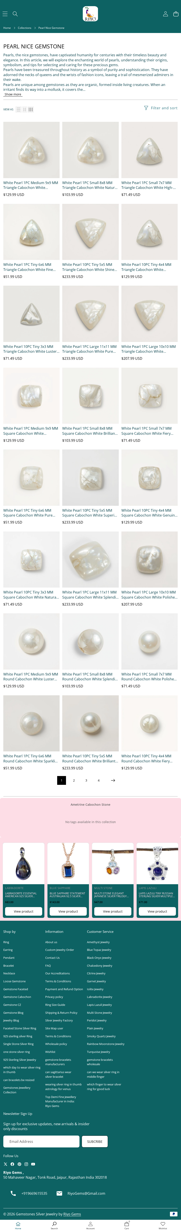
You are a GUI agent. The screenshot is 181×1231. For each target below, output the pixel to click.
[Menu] (5, 14)
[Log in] (165, 14)
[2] (25, 109)
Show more (13, 94)
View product (23, 911)
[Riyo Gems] (90, 13)
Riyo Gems (72, 1214)
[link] (163, 1226)
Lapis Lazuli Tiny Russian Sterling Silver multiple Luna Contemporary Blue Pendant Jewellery (157, 897)
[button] (176, 14)
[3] (31, 109)
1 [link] (61, 780)
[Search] (15, 14)
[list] (18, 109)
